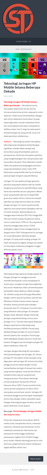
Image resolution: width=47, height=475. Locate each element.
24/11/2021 (8, 96)
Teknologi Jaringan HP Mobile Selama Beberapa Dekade (22, 87)
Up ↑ (33, 470)
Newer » (35, 459)
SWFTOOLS (23, 470)
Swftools (7, 141)
